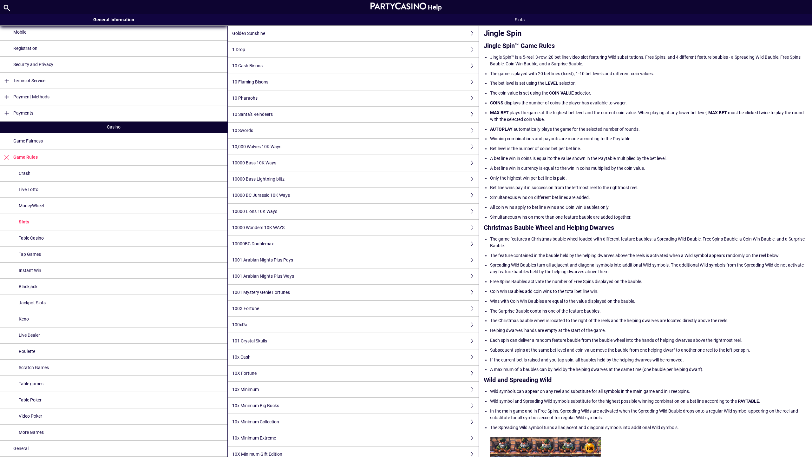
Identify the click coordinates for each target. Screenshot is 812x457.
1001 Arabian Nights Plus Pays (262, 259)
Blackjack (28, 286)
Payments (23, 113)
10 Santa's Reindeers (252, 114)
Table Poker (30, 399)
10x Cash (241, 357)
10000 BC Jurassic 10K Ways (261, 195)
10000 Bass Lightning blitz (258, 179)
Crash (24, 173)
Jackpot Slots (32, 302)
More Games (31, 432)
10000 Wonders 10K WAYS (258, 227)
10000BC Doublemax (253, 243)
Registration (25, 48)
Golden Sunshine (248, 33)
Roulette (27, 351)
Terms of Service (29, 80)
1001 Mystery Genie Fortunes (261, 292)
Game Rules (25, 157)
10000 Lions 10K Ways (254, 211)
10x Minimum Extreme (254, 437)
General (21, 448)
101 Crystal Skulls (249, 340)
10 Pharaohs (245, 98)
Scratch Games (34, 367)
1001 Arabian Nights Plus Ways (263, 276)
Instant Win (30, 270)
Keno (24, 318)
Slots (24, 221)
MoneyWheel (31, 205)
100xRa (239, 324)
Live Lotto (28, 189)
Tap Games (30, 254)
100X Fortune (245, 308)
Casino (114, 126)
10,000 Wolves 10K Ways (256, 146)
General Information (113, 19)
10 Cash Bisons (247, 65)
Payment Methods (31, 96)
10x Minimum (245, 389)
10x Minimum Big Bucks (255, 405)
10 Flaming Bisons (250, 81)
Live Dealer (29, 335)
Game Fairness (28, 140)
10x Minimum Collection (255, 421)
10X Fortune (244, 373)
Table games (31, 383)
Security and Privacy (33, 64)
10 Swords (242, 130)
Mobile (19, 32)
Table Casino (31, 238)
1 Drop (238, 49)
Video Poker (30, 416)
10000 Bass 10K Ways (254, 162)
